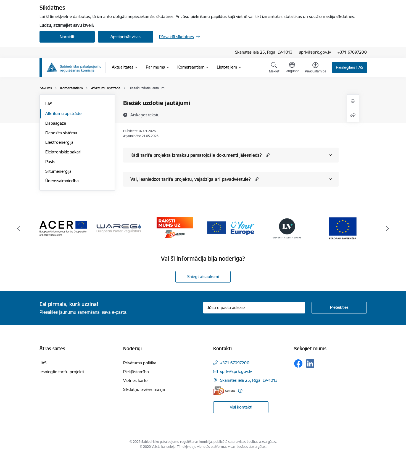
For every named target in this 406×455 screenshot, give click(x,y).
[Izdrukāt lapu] (353, 101)
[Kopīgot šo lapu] (353, 115)
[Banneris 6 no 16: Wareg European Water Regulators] (119, 228)
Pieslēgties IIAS (349, 67)
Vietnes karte (135, 380)
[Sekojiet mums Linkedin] (310, 363)
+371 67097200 (352, 52)
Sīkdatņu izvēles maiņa (144, 389)
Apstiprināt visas (125, 36)
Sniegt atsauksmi (203, 276)
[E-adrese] (224, 390)
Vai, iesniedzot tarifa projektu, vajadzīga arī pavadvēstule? (190, 179)
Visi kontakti (241, 407)
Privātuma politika (139, 362)
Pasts (50, 161)
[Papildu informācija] (240, 391)
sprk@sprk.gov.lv (315, 52)
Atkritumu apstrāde (63, 113)
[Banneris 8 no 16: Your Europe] (231, 228)
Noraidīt (67, 36)
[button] (267, 154)
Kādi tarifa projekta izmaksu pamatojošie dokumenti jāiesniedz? (196, 155)
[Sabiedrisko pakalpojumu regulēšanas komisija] (74, 67)
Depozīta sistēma (61, 132)
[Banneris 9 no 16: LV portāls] (287, 228)
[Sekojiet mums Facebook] (298, 363)
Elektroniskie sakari (63, 152)
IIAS (48, 103)
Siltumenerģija (58, 171)
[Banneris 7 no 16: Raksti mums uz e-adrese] (175, 228)
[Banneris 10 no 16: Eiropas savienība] (343, 228)
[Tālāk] (388, 228)
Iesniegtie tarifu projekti (61, 371)
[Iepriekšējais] (18, 228)
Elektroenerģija (59, 142)
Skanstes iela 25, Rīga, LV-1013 (263, 52)
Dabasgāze (55, 123)
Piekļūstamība (136, 371)
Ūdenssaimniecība (62, 180)
